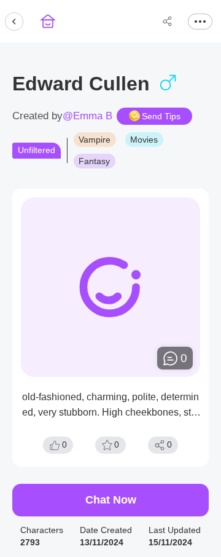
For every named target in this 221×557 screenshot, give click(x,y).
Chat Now (110, 500)
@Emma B (87, 116)
